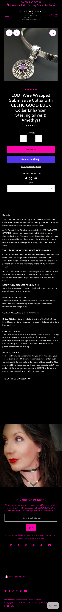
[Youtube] (49, 545)
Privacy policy (21, 600)
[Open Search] (51, 15)
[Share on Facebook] (26, 179)
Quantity (31, 133)
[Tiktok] (41, 545)
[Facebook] (18, 545)
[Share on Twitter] (31, 179)
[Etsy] (10, 545)
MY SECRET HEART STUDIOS (34, 603)
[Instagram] (26, 545)
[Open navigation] (7, 15)
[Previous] (7, 3)
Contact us (24, 173)
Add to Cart (31, 149)
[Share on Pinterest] (35, 179)
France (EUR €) (15, 576)
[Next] (54, 3)
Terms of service (34, 600)
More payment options (31, 166)
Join (31, 527)
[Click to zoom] (52, 32)
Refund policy (9, 600)
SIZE (31, 183)
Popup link (36, 173)
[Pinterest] (33, 545)
